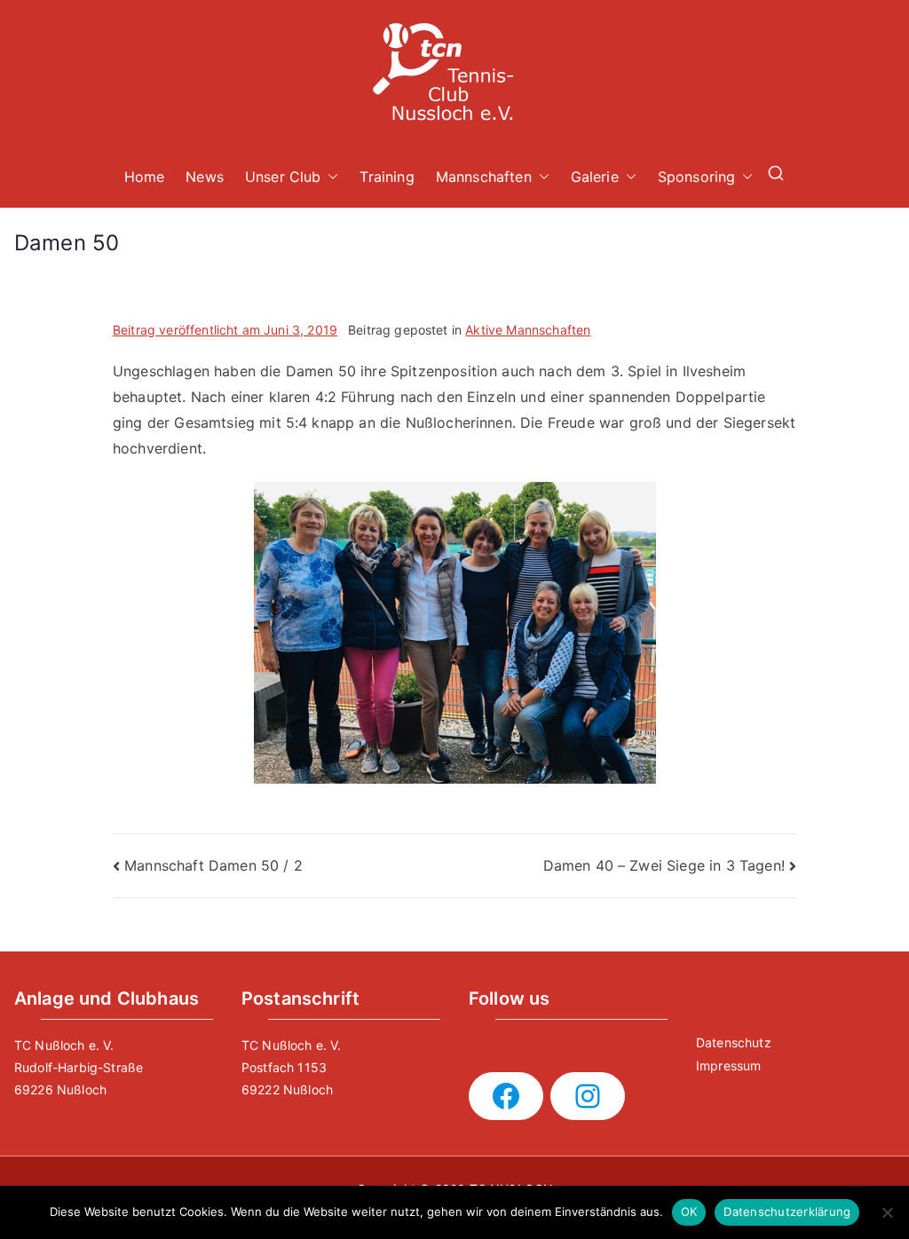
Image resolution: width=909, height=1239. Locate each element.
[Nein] (887, 1212)
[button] (329, 177)
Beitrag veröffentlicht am (225, 329)
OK (689, 1211)
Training (387, 176)
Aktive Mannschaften (527, 329)
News (205, 176)
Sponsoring (697, 176)
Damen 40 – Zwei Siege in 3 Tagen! (664, 865)
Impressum (728, 1065)
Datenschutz (733, 1042)
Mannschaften (484, 176)
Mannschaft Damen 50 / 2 (213, 865)
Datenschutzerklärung (786, 1211)
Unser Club (283, 176)
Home (144, 176)
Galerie (595, 176)
